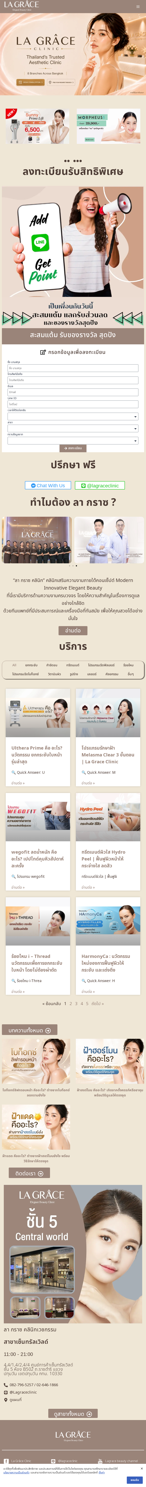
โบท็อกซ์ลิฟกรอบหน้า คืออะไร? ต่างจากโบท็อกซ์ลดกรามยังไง (36, 1093)
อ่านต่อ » (18, 783)
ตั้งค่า (102, 1473)
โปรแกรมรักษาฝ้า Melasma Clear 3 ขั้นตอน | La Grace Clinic (108, 755)
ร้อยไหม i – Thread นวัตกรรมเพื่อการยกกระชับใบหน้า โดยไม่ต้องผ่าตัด (36, 963)
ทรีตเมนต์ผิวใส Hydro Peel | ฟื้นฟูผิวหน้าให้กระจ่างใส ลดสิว (103, 859)
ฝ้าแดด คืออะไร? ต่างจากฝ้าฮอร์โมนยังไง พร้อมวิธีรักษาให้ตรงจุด (36, 1158)
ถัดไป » (98, 1004)
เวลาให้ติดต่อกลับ (17, 410)
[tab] (14, 665)
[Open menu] (137, 7)
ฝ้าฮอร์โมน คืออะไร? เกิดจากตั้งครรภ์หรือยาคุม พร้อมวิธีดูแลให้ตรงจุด (110, 1093)
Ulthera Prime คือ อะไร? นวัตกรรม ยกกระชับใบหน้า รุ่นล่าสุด (36, 755)
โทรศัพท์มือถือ (15, 374)
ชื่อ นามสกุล (14, 362)
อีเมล (10, 386)
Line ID (12, 398)
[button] (65, 161)
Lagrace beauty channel (121, 1461)
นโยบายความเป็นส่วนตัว (16, 1473)
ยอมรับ (135, 1480)
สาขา (10, 422)
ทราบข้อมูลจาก (15, 434)
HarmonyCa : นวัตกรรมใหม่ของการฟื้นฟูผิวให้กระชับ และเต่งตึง (106, 963)
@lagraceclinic (68, 1461)
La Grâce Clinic (21, 1461)
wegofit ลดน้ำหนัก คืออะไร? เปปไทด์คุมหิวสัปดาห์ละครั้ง (37, 859)
